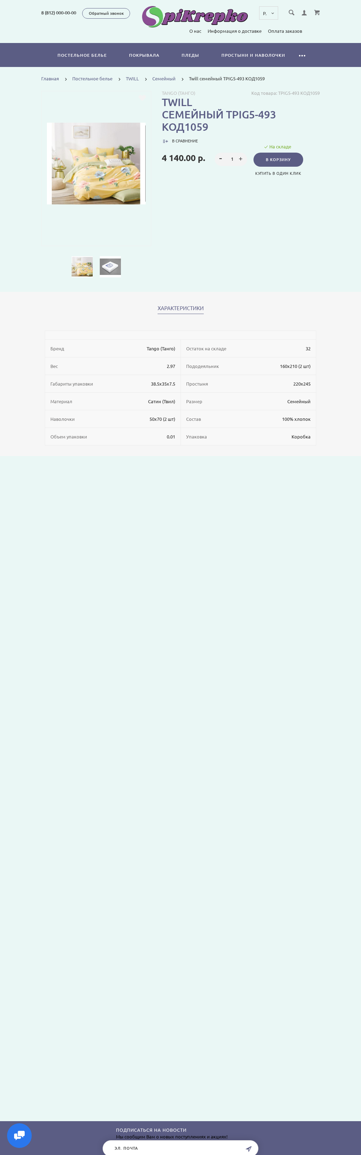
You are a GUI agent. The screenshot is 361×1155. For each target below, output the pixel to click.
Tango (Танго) (178, 93)
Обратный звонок (106, 13)
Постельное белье (82, 55)
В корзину (278, 160)
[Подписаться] (248, 1149)
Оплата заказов (285, 31)
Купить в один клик (278, 173)
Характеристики (181, 308)
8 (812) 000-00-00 (58, 12)
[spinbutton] (230, 159)
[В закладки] (142, 98)
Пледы (190, 55)
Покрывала (144, 55)
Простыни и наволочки (253, 55)
